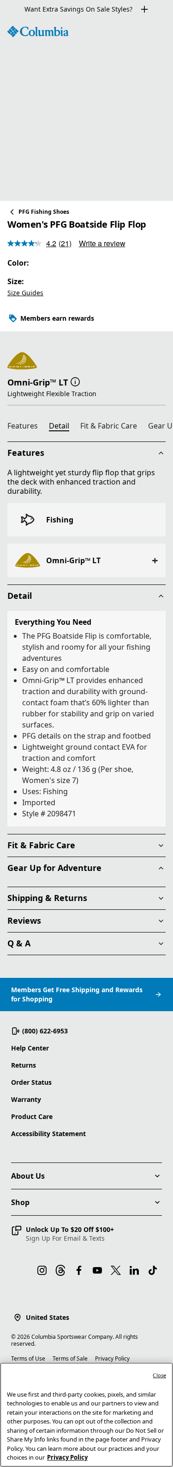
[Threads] (60, 1270)
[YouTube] (97, 1270)
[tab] (26, 427)
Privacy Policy (112, 1358)
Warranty (26, 1099)
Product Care (32, 1116)
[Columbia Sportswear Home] (37, 31)
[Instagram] (42, 1270)
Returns (23, 1065)
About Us (28, 1176)
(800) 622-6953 (45, 1030)
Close (159, 1375)
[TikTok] (152, 1270)
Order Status (31, 1082)
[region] (86, 110)
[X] (116, 1270)
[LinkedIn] (134, 1270)
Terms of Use (28, 1358)
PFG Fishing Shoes (43, 212)
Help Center (30, 1048)
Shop (20, 1202)
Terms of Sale (70, 1358)
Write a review (102, 243)
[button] (75, 381)
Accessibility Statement (48, 1133)
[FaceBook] (79, 1270)
